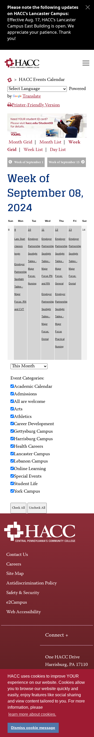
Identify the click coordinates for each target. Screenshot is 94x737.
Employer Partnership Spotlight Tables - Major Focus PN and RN (48, 261)
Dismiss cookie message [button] (33, 728)
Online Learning (30, 469)
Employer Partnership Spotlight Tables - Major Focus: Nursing (34, 261)
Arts (18, 409)
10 (29, 229)
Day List (58, 150)
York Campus (27, 491)
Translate (31, 96)
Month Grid (20, 142)
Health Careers (28, 446)
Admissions (25, 394)
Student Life (26, 484)
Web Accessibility (23, 612)
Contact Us (17, 555)
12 (56, 229)
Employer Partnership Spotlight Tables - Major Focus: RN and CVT (20, 287)
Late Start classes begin (19, 246)
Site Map (15, 573)
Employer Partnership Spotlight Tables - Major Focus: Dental (48, 316)
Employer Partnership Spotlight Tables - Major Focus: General (61, 261)
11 (43, 229)
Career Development (34, 424)
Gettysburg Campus (33, 431)
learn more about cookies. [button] (32, 714)
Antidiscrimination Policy (31, 583)
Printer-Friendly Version (36, 105)
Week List (33, 150)
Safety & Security (22, 593)
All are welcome (29, 402)
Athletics (23, 417)
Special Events (28, 476)
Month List (50, 142)
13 (70, 229)
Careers (13, 564)
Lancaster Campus (32, 454)
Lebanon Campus (31, 461)
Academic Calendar (33, 386)
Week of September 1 (28, 162)
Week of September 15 (64, 162)
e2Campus (16, 602)
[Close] (87, 7)
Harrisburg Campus (33, 439)
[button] (85, 63)
